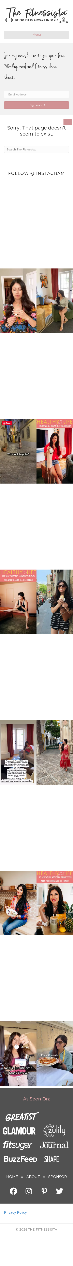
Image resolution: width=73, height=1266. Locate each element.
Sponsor (57, 1177)
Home (12, 1177)
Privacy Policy (15, 1212)
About (33, 1177)
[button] (36, 105)
